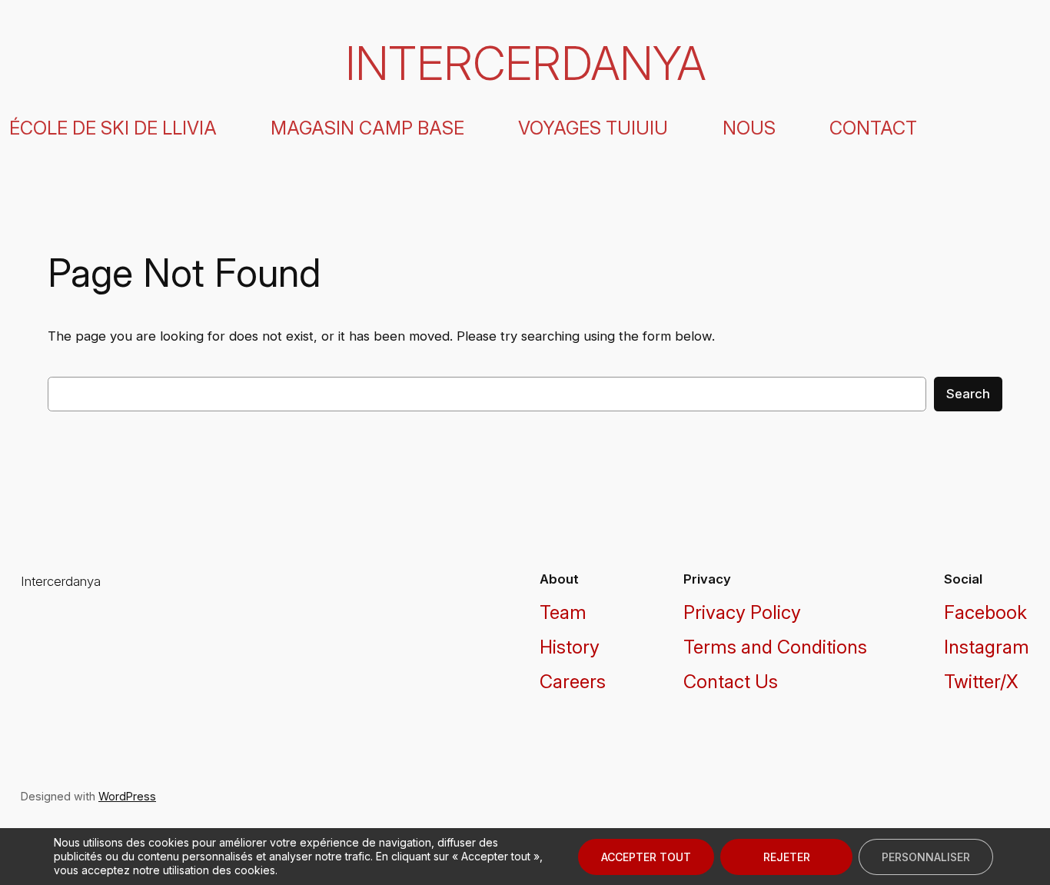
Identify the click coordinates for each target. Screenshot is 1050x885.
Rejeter (786, 856)
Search (968, 393)
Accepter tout (646, 856)
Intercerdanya (525, 63)
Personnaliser (926, 856)
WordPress (127, 796)
